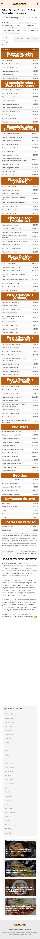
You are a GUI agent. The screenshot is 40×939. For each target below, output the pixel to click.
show (34, 38)
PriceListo (34, 554)
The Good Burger (10, 825)
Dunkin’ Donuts (10, 734)
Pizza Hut (8, 792)
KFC (6, 759)
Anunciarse (8, 833)
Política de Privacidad (16, 930)
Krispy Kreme (9, 763)
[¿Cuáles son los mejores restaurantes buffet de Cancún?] (20, 868)
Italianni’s (8, 755)
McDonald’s (8, 775)
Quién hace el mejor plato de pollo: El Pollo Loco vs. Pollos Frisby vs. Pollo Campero (19, 851)
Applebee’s (8, 710)
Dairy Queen (9, 726)
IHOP (6, 751)
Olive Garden (9, 779)
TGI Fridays (8, 829)
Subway (7, 821)
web (35, 617)
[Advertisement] (20, 640)
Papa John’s (8, 788)
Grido (7, 742)
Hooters (7, 747)
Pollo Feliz (8, 796)
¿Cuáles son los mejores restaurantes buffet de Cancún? (20, 871)
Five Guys (8, 738)
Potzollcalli (8, 800)
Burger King (9, 718)
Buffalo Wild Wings (11, 714)
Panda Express (9, 784)
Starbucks (8, 816)
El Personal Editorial (12, 855)
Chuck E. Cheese (10, 722)
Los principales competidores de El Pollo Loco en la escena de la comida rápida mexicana (19, 908)
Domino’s (8, 730)
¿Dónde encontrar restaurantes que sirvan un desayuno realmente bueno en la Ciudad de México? (20, 889)
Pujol (6, 804)
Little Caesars (9, 767)
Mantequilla (9, 771)
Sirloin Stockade (10, 812)
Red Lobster (9, 808)
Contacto (28, 930)
